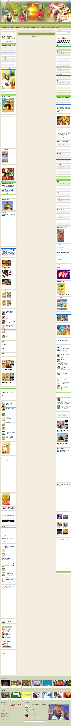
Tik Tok (38, 27)
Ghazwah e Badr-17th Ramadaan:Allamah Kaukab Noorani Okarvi (65, 374)
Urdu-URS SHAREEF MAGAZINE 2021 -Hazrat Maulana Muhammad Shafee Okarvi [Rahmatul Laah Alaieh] (65, 361)
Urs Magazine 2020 (4, 255)
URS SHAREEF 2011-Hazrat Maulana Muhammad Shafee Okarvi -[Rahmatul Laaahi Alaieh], (65, 367)
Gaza (58, 250)
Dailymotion (43, 27)
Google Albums (18, 27)
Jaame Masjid (60, 25)
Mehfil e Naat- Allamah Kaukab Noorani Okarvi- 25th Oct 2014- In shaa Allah (65, 406)
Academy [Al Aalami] (6, 27)
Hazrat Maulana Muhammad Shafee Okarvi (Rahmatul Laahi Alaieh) (8, 250)
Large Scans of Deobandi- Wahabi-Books (8, 540)
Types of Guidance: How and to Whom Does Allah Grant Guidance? (8, 559)
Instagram (33, 27)
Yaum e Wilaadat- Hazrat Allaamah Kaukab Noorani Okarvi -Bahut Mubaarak (63, 393)
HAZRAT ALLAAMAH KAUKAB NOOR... (63, 484)
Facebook (2, 717)
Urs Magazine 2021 (10, 255)
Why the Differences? (52, 25)
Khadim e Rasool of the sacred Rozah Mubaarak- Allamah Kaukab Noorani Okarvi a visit (65, 399)
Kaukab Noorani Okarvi (5, 390)
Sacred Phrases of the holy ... (61, 450)
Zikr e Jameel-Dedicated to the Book (7, 532)
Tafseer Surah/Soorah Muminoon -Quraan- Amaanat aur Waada (10, 432)
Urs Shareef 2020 (10, 253)
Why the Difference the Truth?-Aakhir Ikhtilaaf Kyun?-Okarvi (62, 539)
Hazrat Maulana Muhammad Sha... (7, 214)
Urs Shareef (5, 249)
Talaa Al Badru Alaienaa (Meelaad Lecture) (9, 326)
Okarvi (3, 389)
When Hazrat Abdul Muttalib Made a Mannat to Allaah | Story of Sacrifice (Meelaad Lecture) (10, 317)
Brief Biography (59, 249)
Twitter (48, 27)
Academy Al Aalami (3, 715)
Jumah (58, 261)
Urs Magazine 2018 (13, 254)
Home (3, 25)
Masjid (3, 397)
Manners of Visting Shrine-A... (6, 116)
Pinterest (12, 27)
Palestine (58, 267)
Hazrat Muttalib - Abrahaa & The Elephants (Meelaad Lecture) (10, 437)
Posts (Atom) (38, 36)
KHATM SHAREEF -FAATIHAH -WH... (7, 586)
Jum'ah (58, 259)
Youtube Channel (26, 27)
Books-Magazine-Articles (5, 533)
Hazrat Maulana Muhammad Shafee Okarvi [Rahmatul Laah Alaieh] (8, 530)
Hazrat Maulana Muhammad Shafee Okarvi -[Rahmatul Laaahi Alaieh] (8, 193)
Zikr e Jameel (3, 714)
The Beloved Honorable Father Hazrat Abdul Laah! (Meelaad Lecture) (10, 336)
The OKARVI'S (4, 587)
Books (2, 395)
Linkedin (53, 27)
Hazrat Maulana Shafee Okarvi (24, 25)
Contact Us (58, 27)
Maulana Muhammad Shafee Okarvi (7, 392)
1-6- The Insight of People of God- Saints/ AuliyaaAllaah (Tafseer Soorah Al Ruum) (10, 580)
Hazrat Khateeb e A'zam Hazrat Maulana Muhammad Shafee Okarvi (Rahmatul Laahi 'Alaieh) (8, 186)
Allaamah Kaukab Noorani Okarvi (12, 25)
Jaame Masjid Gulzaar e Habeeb (7, 538)
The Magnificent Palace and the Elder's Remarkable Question (8, 547)
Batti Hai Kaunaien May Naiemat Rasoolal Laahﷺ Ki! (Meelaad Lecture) (10, 312)
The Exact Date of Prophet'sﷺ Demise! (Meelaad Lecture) (10, 330)
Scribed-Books (3, 718)
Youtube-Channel (4, 535)
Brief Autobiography (60, 247)
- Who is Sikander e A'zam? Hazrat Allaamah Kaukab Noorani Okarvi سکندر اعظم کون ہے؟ (65, 387)
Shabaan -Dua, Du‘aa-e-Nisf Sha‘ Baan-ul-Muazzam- (65, 379)
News (58, 262)
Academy (3, 398)
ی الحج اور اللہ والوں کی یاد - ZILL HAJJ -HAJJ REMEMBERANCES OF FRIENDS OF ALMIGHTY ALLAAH (65, 356)
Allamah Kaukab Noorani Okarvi (62, 340)
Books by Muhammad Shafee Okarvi (8, 252)
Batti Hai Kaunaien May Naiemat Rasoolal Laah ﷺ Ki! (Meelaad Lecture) (10, 321)
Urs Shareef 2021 (4, 253)
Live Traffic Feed (7, 627)
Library (32, 25)
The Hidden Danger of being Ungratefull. (8, 563)
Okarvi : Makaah (6, 631)
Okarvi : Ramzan (6, 633)
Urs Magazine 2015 (7, 254)
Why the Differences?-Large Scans (41, 25)
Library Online (4, 344)
